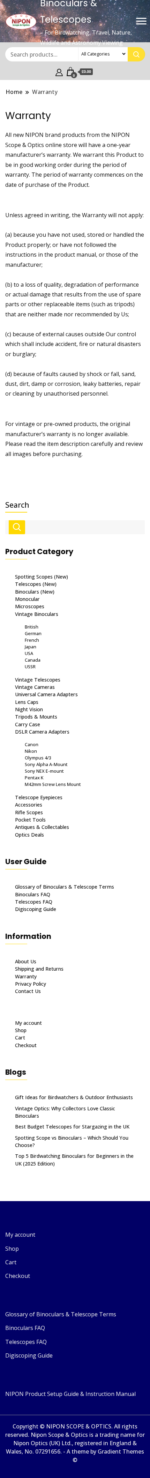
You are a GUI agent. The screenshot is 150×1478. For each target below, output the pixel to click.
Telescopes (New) (36, 584)
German (33, 633)
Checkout (26, 1045)
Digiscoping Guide (35, 909)
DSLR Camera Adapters (42, 731)
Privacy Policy (30, 983)
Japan (30, 647)
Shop (21, 1030)
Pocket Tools (30, 819)
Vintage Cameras (35, 687)
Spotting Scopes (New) (41, 576)
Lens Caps (26, 702)
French (32, 640)
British (31, 627)
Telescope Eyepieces (38, 797)
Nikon (31, 751)
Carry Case (27, 724)
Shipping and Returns (39, 968)
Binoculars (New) (34, 591)
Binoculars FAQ (32, 894)
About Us (25, 961)
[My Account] (59, 71)
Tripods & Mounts (36, 716)
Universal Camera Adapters (46, 694)
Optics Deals (29, 834)
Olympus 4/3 (38, 758)
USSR (30, 666)
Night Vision (29, 709)
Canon (31, 744)
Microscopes (29, 606)
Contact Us (28, 991)
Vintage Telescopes (37, 679)
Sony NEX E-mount (44, 771)
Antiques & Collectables (42, 827)
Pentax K (34, 777)
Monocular (27, 599)
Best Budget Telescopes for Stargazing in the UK (72, 1126)
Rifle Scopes (29, 812)
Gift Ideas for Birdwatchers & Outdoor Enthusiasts (74, 1097)
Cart (20, 1037)
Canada (32, 660)
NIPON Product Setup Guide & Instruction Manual (70, 1394)
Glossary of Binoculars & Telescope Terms (64, 886)
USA (29, 653)
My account (28, 1023)
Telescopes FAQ (33, 901)
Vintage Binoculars (36, 614)
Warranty (26, 976)
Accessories (28, 804)
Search (17, 505)
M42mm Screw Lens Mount (53, 784)
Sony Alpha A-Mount (46, 764)
